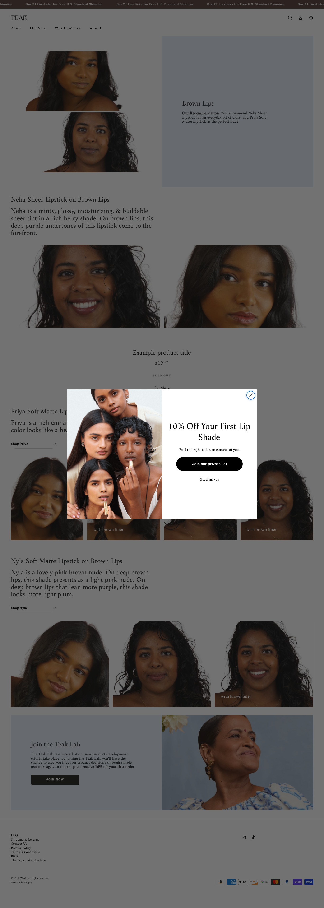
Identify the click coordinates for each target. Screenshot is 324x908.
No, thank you (209, 479)
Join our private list (209, 464)
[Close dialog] (251, 395)
